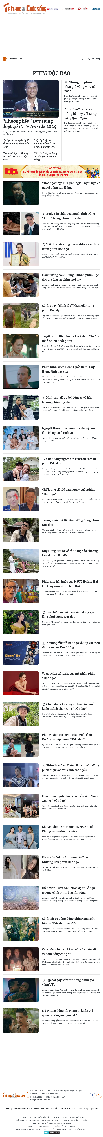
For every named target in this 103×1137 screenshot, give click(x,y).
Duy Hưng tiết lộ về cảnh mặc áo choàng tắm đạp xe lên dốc (70, 553)
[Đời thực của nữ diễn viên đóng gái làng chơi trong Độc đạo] (21, 622)
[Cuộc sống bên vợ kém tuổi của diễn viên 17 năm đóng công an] (21, 959)
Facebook (92, 1095)
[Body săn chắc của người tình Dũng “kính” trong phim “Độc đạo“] (21, 223)
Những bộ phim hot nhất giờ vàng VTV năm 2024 (81, 86)
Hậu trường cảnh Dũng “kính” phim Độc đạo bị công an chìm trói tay (70, 277)
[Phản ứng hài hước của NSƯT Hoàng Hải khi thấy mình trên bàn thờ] (21, 591)
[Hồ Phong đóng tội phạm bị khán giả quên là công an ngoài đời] (21, 1020)
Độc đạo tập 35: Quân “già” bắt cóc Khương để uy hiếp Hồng (16, 143)
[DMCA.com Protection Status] (51, 1132)
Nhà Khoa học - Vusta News (26, 1108)
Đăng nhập (95, 59)
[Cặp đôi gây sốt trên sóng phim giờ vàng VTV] (21, 990)
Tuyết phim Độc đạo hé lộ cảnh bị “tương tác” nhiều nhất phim (70, 339)
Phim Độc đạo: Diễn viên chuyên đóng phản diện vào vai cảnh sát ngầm (70, 768)
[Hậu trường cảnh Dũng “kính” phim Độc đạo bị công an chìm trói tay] (21, 285)
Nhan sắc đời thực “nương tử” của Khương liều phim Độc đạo (65, 860)
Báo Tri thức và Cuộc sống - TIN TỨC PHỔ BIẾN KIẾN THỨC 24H (25, 9)
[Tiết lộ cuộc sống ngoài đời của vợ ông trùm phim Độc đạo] (21, 254)
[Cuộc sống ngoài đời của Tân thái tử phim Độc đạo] (21, 469)
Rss (99, 1095)
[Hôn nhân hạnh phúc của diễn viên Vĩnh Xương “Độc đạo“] (21, 806)
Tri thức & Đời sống (79, 1108)
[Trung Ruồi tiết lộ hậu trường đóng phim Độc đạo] (21, 530)
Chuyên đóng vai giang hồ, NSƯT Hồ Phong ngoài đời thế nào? (67, 829)
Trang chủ (5, 59)
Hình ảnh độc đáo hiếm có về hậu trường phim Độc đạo (67, 400)
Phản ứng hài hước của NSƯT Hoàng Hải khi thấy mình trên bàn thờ (70, 584)
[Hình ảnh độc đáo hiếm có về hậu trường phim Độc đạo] (21, 407)
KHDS (52, 8)
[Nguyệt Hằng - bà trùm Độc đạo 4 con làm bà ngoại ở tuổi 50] (21, 438)
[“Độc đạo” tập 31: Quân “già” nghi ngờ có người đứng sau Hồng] (21, 193)
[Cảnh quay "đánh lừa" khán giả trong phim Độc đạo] (21, 315)
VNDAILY (67, 8)
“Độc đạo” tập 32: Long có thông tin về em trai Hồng (45, 156)
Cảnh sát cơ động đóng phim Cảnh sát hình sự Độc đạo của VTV (68, 921)
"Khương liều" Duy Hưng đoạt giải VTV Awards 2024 (29, 124)
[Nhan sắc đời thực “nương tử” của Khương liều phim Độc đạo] (21, 867)
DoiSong (83, 8)
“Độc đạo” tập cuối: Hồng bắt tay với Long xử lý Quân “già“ (80, 113)
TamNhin (96, 8)
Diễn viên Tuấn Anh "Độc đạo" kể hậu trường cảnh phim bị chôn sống (68, 890)
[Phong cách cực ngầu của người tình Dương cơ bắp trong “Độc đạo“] (21, 745)
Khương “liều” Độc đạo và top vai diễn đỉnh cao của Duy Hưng (71, 645)
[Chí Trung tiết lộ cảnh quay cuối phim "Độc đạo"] (21, 499)
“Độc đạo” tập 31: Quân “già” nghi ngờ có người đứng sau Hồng (71, 185)
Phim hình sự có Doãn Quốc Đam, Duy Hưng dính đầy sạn (68, 369)
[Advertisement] (51, 35)
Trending (13, 59)
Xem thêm (20, 58)
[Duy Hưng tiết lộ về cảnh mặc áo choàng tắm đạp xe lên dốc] (21, 561)
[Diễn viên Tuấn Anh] (21, 898)
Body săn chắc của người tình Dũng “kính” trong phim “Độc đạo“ (68, 216)
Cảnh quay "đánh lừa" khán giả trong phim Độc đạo (68, 308)
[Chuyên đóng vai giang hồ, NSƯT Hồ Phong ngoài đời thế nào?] (21, 837)
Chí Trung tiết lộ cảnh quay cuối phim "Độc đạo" (68, 492)
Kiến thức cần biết (49, 1108)
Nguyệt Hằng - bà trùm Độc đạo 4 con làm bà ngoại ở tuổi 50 (68, 430)
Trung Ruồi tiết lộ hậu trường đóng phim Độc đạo (70, 522)
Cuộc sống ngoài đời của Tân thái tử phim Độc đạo (69, 461)
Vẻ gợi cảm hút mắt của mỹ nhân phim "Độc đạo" (68, 676)
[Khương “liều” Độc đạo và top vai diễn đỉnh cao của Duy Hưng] (21, 653)
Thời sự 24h (64, 1108)
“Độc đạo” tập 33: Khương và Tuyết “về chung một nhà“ (16, 156)
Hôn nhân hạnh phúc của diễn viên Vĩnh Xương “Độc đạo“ (70, 798)
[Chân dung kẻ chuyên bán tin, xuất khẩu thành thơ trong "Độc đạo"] (21, 714)
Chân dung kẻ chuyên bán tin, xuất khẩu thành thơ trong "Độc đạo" (68, 706)
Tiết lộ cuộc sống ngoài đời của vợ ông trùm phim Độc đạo (70, 247)
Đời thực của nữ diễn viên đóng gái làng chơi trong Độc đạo (68, 614)
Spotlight (94, 1108)
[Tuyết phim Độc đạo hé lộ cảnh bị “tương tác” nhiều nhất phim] (21, 346)
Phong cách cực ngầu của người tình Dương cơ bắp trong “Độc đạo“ (67, 737)
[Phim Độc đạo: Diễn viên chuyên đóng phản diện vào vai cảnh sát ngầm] (21, 775)
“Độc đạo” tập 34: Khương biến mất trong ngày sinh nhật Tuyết (45, 143)
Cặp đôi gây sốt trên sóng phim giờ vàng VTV (68, 982)
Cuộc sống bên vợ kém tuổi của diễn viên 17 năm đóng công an (70, 952)
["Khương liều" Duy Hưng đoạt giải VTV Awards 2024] (31, 99)
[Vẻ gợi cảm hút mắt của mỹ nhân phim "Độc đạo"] (21, 683)
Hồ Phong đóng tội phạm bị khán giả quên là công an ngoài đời (67, 1013)
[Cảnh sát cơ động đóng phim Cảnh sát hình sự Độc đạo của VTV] (21, 929)
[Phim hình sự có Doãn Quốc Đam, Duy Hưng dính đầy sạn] (21, 377)
